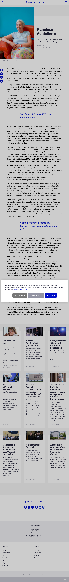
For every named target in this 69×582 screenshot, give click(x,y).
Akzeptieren (51, 295)
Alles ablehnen (19, 295)
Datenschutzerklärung (20, 289)
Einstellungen (35, 295)
